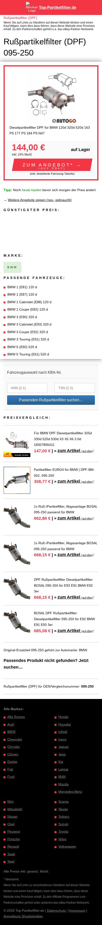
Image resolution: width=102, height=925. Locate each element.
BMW (11, 732)
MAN (62, 777)
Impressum (77, 910)
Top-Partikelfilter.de (57, 7)
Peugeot (13, 831)
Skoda (63, 809)
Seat (10, 861)
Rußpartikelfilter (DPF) (20, 18)
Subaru (63, 816)
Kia (60, 762)
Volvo (62, 839)
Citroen (12, 754)
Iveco (62, 739)
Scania (63, 801)
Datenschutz (56, 910)
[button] (52, 165)
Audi (10, 724)
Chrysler (13, 747)
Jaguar (63, 747)
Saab (11, 854)
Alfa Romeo (16, 717)
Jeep (62, 754)
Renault (13, 846)
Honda (63, 717)
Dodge (12, 762)
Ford (10, 777)
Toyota (63, 831)
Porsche (13, 839)
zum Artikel (75, 450)
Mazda (63, 784)
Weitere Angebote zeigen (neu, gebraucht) (40, 200)
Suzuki (63, 824)
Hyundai (64, 724)
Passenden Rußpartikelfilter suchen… (51, 400)
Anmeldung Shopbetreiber (23, 916)
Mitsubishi (14, 809)
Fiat (10, 769)
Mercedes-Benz (70, 791)
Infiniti (62, 732)
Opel (10, 824)
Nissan (12, 816)
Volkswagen (67, 846)
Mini (10, 801)
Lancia (63, 769)
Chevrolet (14, 739)
